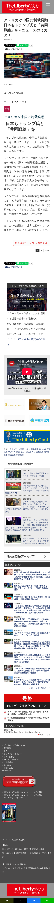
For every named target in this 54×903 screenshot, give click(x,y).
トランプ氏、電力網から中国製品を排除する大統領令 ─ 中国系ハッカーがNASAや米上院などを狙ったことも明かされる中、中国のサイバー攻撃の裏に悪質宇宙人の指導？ (32, 609)
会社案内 (7, 765)
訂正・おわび (9, 756)
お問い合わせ (9, 768)
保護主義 (11, 454)
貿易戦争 (39, 452)
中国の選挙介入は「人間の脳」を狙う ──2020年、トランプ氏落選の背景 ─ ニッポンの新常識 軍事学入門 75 (27, 489)
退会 (5, 751)
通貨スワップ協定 (17, 449)
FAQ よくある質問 (11, 759)
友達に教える (15, 48)
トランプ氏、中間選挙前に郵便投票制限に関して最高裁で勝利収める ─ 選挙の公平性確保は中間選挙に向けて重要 (32, 670)
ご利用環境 (8, 762)
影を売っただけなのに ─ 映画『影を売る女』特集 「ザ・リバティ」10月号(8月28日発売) (31, 588)
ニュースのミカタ (28, 452)
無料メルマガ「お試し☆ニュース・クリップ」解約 (23, 795)
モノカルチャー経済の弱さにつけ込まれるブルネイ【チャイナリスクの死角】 (32, 633)
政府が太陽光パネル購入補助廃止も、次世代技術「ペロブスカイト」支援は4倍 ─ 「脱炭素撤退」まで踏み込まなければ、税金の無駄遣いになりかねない (32, 658)
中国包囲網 (33, 449)
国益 (18, 452)
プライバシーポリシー (13, 753)
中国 (26, 449)
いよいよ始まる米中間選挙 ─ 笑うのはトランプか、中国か (36, 474)
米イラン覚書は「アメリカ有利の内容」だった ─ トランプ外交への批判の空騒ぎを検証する (36, 541)
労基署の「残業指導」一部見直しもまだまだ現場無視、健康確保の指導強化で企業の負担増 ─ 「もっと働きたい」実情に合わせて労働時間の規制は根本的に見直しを (32, 645)
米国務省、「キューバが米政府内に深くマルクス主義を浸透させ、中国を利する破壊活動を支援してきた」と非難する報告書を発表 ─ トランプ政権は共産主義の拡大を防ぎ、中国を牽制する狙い (26, 525)
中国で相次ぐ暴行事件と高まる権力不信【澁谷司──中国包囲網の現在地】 (32, 598)
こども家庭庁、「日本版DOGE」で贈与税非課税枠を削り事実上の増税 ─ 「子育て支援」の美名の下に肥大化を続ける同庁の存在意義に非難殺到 (32, 622)
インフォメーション (15, 725)
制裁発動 (20, 454)
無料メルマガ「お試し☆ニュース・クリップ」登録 (23, 792)
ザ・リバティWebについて (15, 745)
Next (47, 250)
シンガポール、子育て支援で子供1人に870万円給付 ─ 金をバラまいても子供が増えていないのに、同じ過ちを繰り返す (32, 681)
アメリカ (11, 452)
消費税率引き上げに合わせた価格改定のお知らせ (22, 732)
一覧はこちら (44, 734)
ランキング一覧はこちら (40, 688)
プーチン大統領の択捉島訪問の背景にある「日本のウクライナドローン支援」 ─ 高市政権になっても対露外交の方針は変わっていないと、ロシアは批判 (27, 506)
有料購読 (7, 748)
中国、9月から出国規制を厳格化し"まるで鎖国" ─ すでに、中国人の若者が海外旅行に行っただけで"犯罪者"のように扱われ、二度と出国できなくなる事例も (32, 575)
